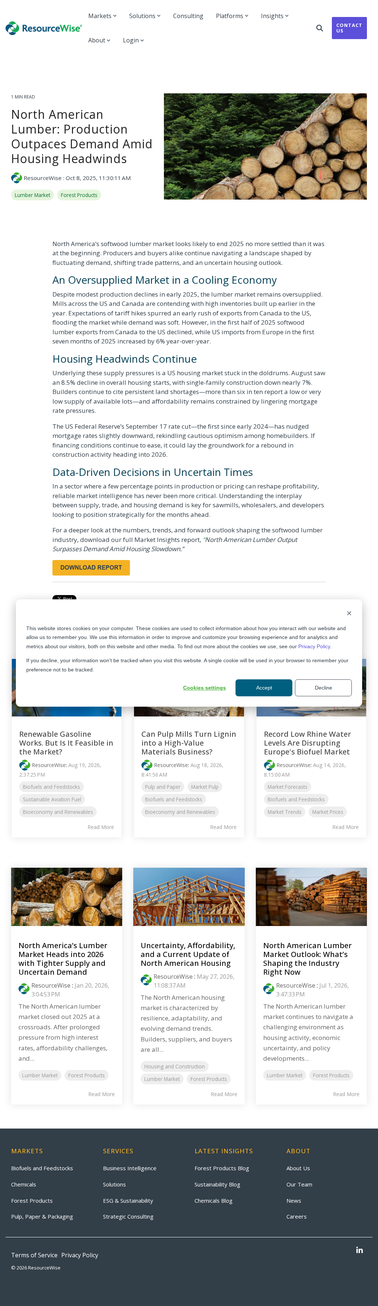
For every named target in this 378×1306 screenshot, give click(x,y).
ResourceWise (42, 178)
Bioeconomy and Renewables (58, 811)
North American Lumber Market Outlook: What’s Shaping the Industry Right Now (307, 958)
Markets (99, 16)
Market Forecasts (287, 786)
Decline (323, 688)
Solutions (142, 16)
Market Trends (285, 811)
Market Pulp (205, 786)
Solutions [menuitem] (114, 1184)
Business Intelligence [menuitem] (130, 1168)
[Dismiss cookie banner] (349, 614)
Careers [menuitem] (296, 1216)
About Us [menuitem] (298, 1168)
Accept (264, 688)
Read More (100, 827)
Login (131, 40)
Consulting (188, 16)
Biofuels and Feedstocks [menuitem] (42, 1168)
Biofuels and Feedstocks (51, 786)
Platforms (229, 16)
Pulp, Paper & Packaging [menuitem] (42, 1216)
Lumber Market (32, 194)
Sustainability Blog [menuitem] (217, 1184)
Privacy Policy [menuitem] (79, 1255)
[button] (359, 1250)
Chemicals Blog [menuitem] (214, 1200)
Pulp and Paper (163, 786)
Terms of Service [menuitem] (34, 1255)
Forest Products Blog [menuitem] (222, 1168)
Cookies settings (204, 688)
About (96, 40)
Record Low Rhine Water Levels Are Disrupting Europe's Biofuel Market (307, 743)
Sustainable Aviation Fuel (52, 799)
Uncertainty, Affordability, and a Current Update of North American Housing (188, 954)
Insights (272, 16)
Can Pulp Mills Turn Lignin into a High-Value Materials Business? (188, 743)
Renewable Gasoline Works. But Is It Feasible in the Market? (66, 743)
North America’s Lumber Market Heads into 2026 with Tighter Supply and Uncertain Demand (62, 958)
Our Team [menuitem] (299, 1184)
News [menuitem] (293, 1200)
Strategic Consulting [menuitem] (128, 1216)
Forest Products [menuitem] (32, 1200)
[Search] (319, 28)
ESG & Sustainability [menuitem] (128, 1200)
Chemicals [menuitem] (23, 1184)
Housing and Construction (174, 1066)
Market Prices (327, 811)
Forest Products (79, 194)
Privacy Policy (314, 646)
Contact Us (349, 28)
